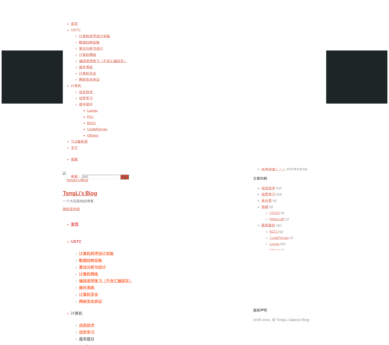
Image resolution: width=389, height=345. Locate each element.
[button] (75, 180)
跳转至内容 (71, 209)
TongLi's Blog (80, 193)
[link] (74, 159)
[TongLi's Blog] (75, 180)
